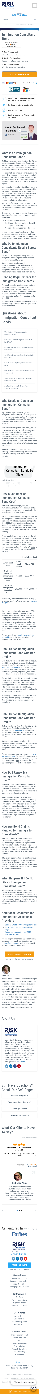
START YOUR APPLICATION (19, 74)
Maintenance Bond (19, 1306)
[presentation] (3, 1210)
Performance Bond (19, 1300)
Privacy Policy (19, 1346)
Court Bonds (19, 1313)
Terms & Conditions (19, 1349)
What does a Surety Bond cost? (19, 1102)
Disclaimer (19, 1355)
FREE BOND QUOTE (19, 1265)
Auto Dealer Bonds (19, 1278)
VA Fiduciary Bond (19, 1322)
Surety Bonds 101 (19, 1332)
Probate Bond (19, 1324)
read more (21, 1062)
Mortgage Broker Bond (19, 1287)
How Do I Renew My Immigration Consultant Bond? (18, 364)
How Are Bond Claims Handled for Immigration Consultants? (19, 372)
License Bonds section (10, 943)
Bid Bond (19, 1297)
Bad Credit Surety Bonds (11, 667)
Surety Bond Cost (19, 1338)
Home (3, 25)
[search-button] (35, 20)
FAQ (19, 1341)
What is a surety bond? (19, 1335)
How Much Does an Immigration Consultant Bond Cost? (18, 341)
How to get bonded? (19, 1109)
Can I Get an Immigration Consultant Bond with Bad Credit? (19, 348)
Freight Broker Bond (20, 1284)
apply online (19, 730)
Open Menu (34, 5)
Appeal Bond (19, 1316)
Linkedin (11, 1066)
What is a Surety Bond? (19, 1095)
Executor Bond (19, 1319)
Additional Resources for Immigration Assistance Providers (16, 387)
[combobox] (19, 20)
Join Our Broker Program (19, 1269)
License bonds (10, 25)
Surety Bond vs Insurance (19, 1115)
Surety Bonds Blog (19, 1343)
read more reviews (29, 1137)
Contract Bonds (20, 1294)
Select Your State (8, 480)
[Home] (8, 5)
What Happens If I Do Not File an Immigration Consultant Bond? (18, 379)
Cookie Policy (19, 1352)
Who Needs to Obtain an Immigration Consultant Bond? (15, 333)
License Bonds (19, 1275)
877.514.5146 (19, 15)
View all (27, 1229)
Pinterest (19, 1066)
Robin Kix (5, 975)
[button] (17, 1210)
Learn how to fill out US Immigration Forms (21, 925)
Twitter (6, 1066)
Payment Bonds (19, 1303)
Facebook (15, 1066)
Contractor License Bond (19, 1281)
